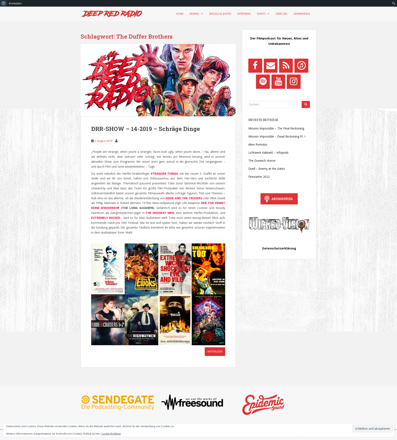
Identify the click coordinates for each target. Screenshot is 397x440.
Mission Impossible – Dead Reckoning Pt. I (276, 136)
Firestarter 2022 (259, 177)
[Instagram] (293, 82)
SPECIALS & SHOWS (220, 13)
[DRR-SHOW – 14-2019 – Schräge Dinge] (158, 80)
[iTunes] (301, 66)
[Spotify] (263, 82)
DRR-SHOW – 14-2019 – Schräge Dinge (145, 129)
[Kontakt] (270, 66)
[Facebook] (255, 66)
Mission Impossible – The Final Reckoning (276, 128)
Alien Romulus (257, 144)
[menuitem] (3, 3)
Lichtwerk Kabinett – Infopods (268, 152)
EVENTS (261, 13)
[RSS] (286, 66)
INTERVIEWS (244, 13)
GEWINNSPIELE (301, 13)
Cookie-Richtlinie (111, 433)
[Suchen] (306, 104)
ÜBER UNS (281, 13)
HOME (179, 13)
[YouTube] (278, 82)
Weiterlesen (214, 351)
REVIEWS (194, 13)
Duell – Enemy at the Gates (266, 169)
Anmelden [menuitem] (15, 3)
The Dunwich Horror (262, 160)
